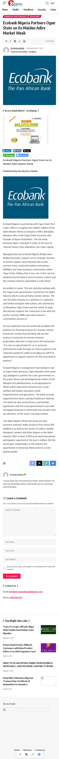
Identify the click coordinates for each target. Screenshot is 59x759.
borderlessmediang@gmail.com (26, 591)
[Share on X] (15, 41)
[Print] (24, 41)
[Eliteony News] (15, 3)
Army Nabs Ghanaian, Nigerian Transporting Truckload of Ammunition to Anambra (18, 681)
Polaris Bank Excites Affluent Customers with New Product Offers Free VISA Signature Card (19, 648)
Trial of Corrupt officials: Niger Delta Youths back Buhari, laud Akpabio (18, 630)
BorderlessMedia (17, 48)
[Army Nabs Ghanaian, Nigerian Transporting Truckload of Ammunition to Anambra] (48, 680)
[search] (47, 3)
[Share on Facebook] (10, 41)
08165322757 (16, 597)
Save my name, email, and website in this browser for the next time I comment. (31, 568)
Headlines (35, 16)
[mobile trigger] (5, 3)
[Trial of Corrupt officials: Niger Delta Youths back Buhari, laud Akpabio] (48, 629)
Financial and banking (15, 16)
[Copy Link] (20, 41)
